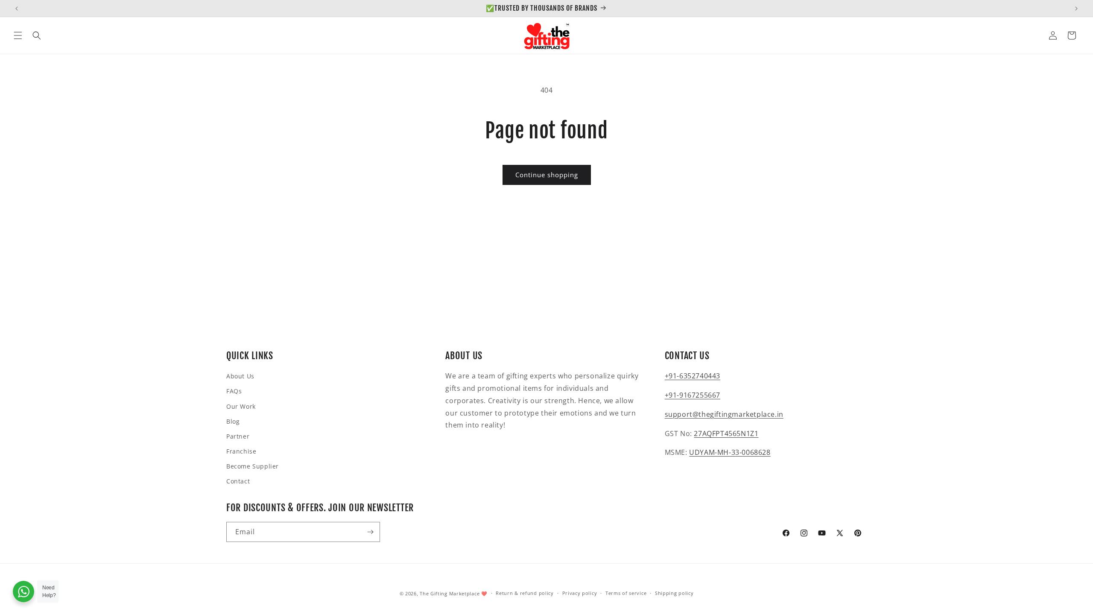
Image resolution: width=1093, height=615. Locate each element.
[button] (18, 35)
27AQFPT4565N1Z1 (726, 433)
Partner (237, 436)
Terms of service (625, 593)
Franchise (241, 451)
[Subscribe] (370, 532)
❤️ (484, 593)
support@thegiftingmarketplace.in (724, 414)
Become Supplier (252, 466)
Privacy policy (579, 593)
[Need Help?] (23, 591)
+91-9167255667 (692, 395)
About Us (240, 376)
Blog (233, 421)
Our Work (241, 406)
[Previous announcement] (16, 8)
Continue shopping (546, 174)
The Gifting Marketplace (449, 593)
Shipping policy (674, 593)
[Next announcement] (1076, 8)
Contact (238, 481)
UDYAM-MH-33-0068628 (729, 452)
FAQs (234, 391)
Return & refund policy (524, 593)
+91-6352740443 (692, 376)
